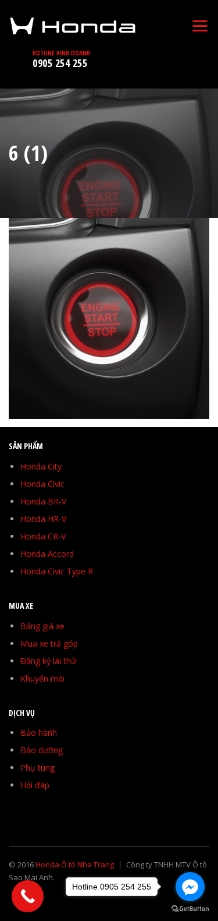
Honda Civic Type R (56, 571)
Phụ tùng (37, 767)
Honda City (41, 466)
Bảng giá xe (42, 625)
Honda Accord (47, 553)
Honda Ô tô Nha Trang (74, 864)
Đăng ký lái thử (48, 660)
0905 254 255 (60, 63)
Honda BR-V (43, 501)
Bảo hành (38, 732)
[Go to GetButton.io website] (190, 909)
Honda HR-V (43, 518)
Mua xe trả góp (49, 643)
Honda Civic (42, 483)
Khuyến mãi (42, 678)
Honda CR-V (43, 536)
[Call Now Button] (28, 896)
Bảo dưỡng (41, 750)
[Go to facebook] (190, 886)
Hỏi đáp (34, 785)
